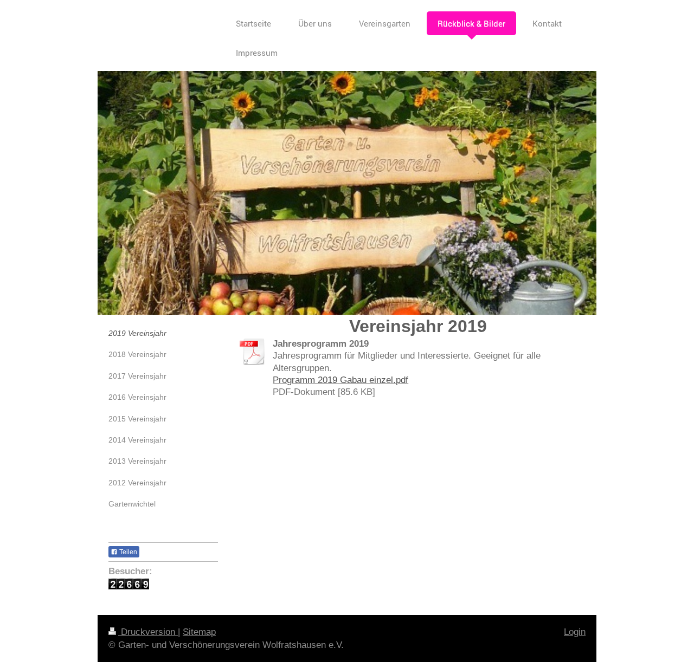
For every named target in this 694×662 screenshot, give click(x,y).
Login (575, 632)
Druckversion (148, 632)
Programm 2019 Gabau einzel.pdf (340, 380)
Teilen (127, 552)
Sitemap (199, 632)
